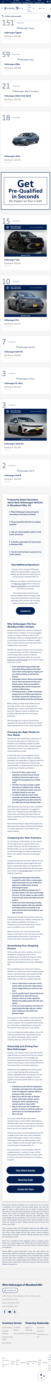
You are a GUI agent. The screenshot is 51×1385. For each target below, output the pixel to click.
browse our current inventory (17, 660)
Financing (30, 1322)
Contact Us (25, 610)
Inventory (7, 1322)
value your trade (20, 584)
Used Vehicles (7, 1327)
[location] (47, 2)
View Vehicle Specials (25, 1170)
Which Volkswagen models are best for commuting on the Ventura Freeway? (24, 513)
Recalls (45, 1362)
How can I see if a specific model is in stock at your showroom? (25, 533)
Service (18, 1322)
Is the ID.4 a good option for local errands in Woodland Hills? (25, 543)
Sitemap (23, 1362)
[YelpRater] (14, 1311)
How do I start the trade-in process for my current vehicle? (25, 553)
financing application (18, 586)
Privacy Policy (13, 1362)
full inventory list (26, 871)
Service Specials (19, 1333)
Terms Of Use (18, 1362)
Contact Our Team (25, 1189)
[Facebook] (4, 1311)
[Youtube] (9, 1311)
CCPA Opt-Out (40, 1362)
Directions (40, 1331)
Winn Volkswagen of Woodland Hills (6, 1362)
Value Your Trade (25, 1179)
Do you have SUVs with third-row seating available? (24, 523)
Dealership (43, 1322)
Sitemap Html (29, 1362)
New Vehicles (7, 1343)
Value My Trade (30, 1333)
